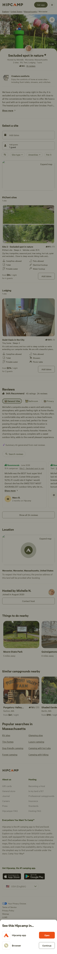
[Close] (28, 477)
